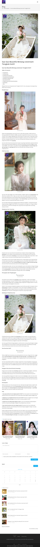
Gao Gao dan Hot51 (6, 79)
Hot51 (15, 536)
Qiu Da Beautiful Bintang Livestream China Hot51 (20, 437)
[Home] (2, 8)
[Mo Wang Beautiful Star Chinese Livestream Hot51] (4, 497)
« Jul (19, 484)
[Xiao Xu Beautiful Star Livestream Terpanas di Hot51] (4, 516)
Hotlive (18, 536)
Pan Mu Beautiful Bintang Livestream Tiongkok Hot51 (32, 437)
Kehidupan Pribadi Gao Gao (8, 78)
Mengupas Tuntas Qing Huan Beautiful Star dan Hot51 (18, 521)
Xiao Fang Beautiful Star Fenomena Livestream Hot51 (18, 503)
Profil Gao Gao (5, 74)
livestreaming (9, 133)
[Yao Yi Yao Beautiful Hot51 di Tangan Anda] (4, 509)
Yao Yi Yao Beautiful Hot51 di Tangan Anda (16, 509)
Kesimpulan (5, 82)
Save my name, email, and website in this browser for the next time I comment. (17, 456)
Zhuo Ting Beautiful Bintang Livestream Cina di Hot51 (8, 437)
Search (3, 464)
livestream (35, 361)
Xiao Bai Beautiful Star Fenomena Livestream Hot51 (17, 491)
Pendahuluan (5, 72)
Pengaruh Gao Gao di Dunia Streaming (10, 81)
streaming (15, 202)
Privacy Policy (24, 536)
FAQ (3, 84)
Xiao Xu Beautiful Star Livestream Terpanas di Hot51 (18, 515)
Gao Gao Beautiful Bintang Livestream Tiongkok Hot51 (20, 8)
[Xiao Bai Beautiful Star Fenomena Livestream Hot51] (4, 491)
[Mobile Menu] (37, 1)
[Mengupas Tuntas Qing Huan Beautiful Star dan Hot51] (4, 522)
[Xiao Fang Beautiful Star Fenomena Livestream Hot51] (4, 503)
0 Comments (13, 492)
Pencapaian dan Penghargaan (8, 76)
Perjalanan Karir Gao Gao (7, 75)
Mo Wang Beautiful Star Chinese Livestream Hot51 (17, 497)
